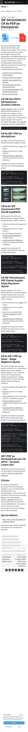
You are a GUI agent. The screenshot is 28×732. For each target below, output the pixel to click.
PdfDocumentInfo (8, 396)
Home (3, 7)
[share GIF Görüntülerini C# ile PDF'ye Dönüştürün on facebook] (16, 570)
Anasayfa (3, 17)
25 (16, 510)
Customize (8, 726)
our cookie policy (17, 719)
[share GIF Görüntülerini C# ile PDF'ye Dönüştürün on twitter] (6, 570)
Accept (14, 722)
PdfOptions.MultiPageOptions (12, 235)
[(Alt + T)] (8, 6)
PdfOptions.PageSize (9, 314)
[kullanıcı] (23, 2)
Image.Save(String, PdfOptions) (13, 156)
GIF (24, 58)
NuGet (6, 124)
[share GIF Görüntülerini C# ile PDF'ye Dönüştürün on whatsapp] (19, 570)
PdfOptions (6, 151)
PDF (2, 46)
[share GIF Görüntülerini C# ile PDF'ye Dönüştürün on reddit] (13, 570)
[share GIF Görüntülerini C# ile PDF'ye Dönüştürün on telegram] (22, 570)
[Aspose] (9, 2)
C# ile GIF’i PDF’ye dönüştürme (12, 77)
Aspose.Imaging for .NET (9, 109)
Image (20, 146)
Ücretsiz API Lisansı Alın (10, 94)
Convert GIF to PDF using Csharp (10, 539)
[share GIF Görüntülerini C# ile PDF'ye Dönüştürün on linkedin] (10, 570)
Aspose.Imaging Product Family (10, 536)
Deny (19, 726)
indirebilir (23, 122)
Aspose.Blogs (11, 17)
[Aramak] (26, 2)
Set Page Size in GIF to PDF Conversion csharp (13, 551)
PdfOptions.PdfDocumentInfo (12, 401)
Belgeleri (10, 499)
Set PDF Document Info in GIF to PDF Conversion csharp (11, 547)
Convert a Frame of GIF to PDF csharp (11, 542)
